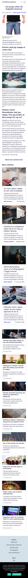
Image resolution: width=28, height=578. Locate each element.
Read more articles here (14, 160)
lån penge (23, 12)
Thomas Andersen (9, 241)
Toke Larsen (16, 12)
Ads (14, 560)
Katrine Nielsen (8, 282)
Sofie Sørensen (8, 201)
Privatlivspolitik (16, 574)
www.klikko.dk (15, 552)
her (16, 154)
